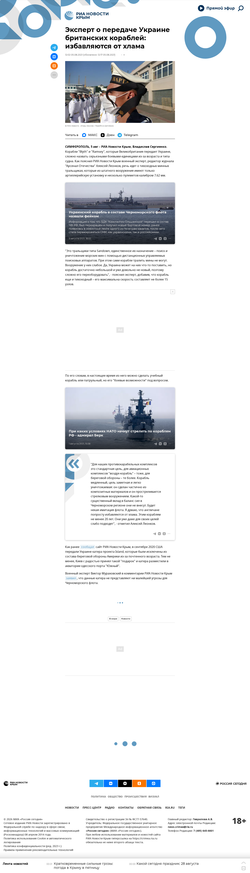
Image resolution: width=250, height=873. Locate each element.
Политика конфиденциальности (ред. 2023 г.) (32, 846)
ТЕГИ (181, 808)
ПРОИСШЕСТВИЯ (135, 797)
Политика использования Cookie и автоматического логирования (38, 841)
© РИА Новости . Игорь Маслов (79, 126)
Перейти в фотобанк (104, 126)
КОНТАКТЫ (126, 808)
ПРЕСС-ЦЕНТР (92, 808)
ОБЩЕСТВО (115, 797)
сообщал (87, 547)
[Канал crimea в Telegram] (96, 783)
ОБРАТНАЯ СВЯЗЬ (149, 808)
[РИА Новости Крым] (86, 15)
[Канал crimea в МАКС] (154, 783)
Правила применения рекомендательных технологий (38, 850)
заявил (71, 578)
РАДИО (110, 808)
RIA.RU (170, 808)
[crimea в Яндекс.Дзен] (125, 783)
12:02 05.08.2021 (74, 54)
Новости (125, 618)
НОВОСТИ (72, 808)
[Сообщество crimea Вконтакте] (111, 783)
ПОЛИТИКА (98, 797)
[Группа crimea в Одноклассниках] (139, 783)
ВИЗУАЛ (153, 797)
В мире (113, 618)
